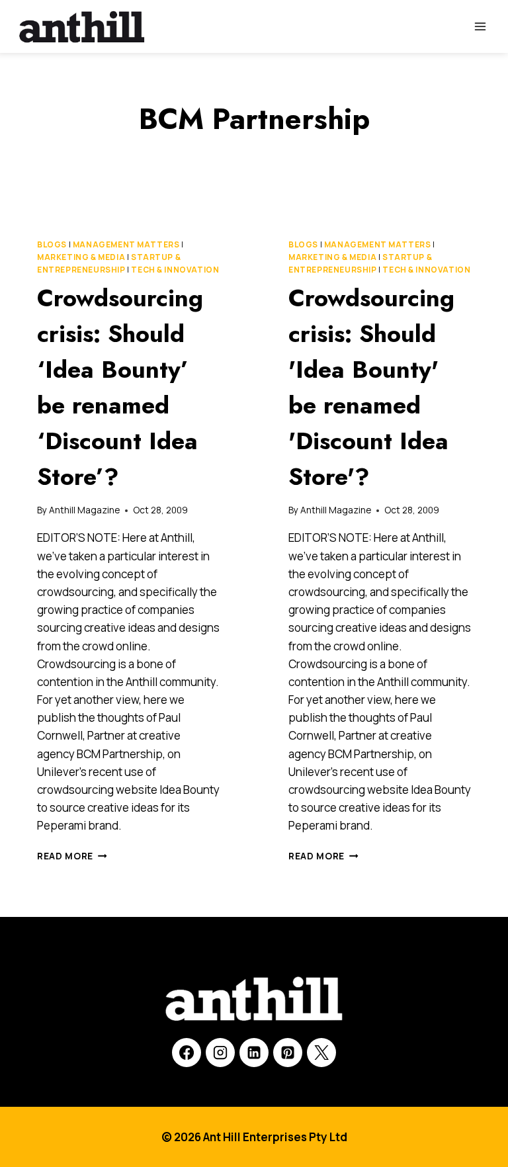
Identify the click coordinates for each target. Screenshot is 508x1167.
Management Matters (126, 244)
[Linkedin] (254, 1052)
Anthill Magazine (84, 510)
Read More (72, 856)
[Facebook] (186, 1052)
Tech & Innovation (175, 269)
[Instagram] (220, 1052)
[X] (321, 1052)
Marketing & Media (81, 257)
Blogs (52, 244)
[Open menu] (480, 26)
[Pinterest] (287, 1052)
